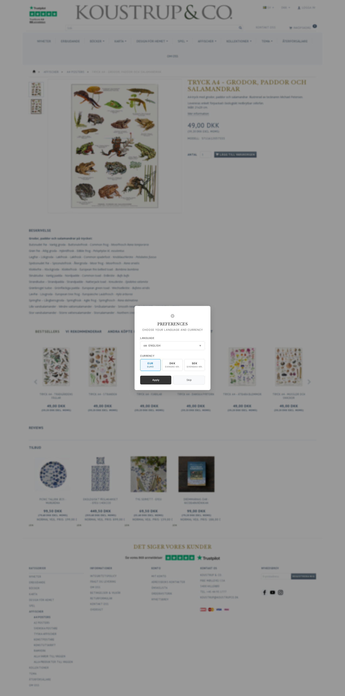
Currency (147, 355)
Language (147, 338)
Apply (155, 379)
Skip (189, 379)
